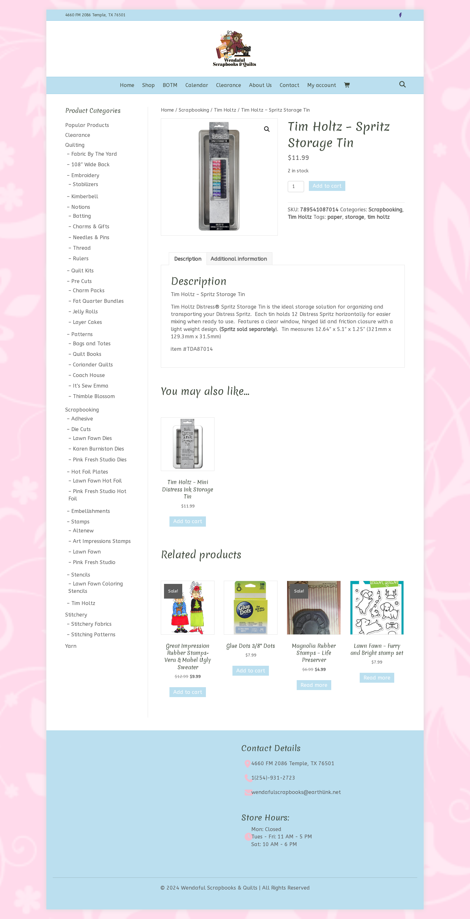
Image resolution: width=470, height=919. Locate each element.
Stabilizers (85, 184)
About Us (260, 85)
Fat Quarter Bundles (98, 301)
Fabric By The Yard (94, 154)
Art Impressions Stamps (102, 541)
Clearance (228, 85)
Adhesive (82, 419)
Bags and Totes (92, 344)
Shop (148, 85)
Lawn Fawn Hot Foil (97, 481)
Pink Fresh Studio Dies (100, 460)
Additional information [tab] (239, 259)
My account (321, 85)
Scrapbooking (194, 110)
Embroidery (85, 175)
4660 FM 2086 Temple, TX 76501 (292, 763)
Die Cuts (81, 429)
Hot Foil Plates (89, 472)
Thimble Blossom (94, 396)
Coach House (89, 375)
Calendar (196, 85)
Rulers (81, 258)
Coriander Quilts (93, 365)
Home (127, 85)
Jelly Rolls (85, 312)
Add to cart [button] (187, 521)
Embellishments (90, 511)
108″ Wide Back (90, 164)
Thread (82, 248)
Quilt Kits (82, 271)
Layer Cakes (87, 322)
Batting (82, 216)
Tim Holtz (225, 110)
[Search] (401, 84)
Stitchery (76, 615)
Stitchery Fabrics (91, 624)
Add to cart (327, 186)
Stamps (80, 522)
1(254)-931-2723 (273, 778)
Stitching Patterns (93, 635)
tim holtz (378, 217)
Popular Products (87, 125)
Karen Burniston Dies (98, 449)
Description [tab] (187, 259)
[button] (267, 129)
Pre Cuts (81, 281)
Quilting (74, 145)
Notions (80, 207)
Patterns (82, 334)
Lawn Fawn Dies (92, 438)
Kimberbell (84, 196)
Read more (314, 685)
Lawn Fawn (87, 552)
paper (334, 217)
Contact (289, 85)
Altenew (83, 531)
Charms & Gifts (91, 227)
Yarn (70, 646)
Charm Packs (89, 290)
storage (354, 217)
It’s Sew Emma (90, 386)
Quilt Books (87, 354)
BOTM (170, 85)
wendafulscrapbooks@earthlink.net (296, 792)
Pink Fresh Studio (94, 562)
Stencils (80, 575)
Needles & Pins (91, 237)
